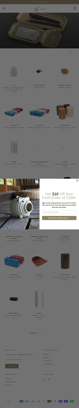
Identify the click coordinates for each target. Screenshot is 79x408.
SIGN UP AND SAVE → (59, 218)
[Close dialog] (77, 180)
